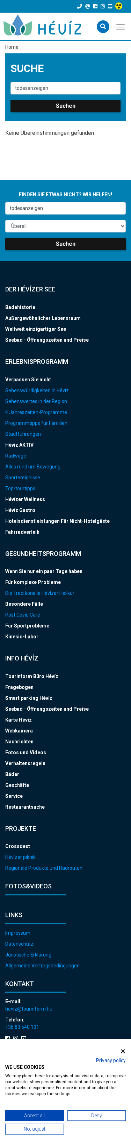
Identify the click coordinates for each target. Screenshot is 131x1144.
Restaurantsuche (25, 807)
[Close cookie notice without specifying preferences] (123, 1051)
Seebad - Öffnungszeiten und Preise (47, 340)
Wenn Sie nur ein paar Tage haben (43, 571)
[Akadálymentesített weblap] (119, 6)
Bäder (12, 774)
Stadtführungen (23, 434)
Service (14, 796)
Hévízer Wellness (25, 499)
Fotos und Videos (25, 752)
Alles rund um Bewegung (32, 466)
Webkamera (19, 731)
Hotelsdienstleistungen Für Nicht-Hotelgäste (57, 521)
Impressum (17, 933)
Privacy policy (111, 1060)
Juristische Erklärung (28, 955)
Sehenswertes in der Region (36, 401)
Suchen (65, 106)
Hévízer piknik (20, 857)
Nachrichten (19, 741)
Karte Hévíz (18, 720)
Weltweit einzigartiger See (35, 329)
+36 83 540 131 (22, 1027)
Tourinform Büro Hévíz (31, 676)
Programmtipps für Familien (36, 423)
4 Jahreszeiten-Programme (36, 412)
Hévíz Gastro (20, 510)
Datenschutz (19, 944)
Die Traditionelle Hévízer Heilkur (39, 593)
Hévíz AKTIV (19, 445)
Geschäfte (17, 785)
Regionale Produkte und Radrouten (43, 868)
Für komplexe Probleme (33, 582)
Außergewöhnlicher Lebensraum (43, 318)
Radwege (15, 456)
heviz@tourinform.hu (28, 1009)
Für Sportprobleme (27, 626)
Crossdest (17, 846)
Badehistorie (20, 307)
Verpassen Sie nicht (28, 379)
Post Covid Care (22, 615)
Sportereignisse (22, 477)
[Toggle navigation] (121, 26)
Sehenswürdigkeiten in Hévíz (37, 390)
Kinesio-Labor (21, 636)
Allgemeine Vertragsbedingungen (42, 965)
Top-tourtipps (20, 488)
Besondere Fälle (24, 604)
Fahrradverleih (22, 532)
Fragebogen (19, 687)
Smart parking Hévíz (28, 698)
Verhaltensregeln (25, 763)
